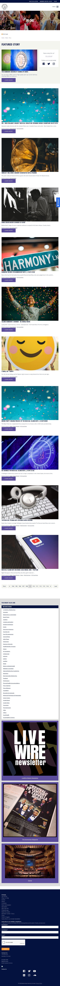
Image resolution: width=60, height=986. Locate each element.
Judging (5, 658)
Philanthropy (5, 910)
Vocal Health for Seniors (9, 717)
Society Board (6, 700)
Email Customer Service (7, 963)
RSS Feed (5, 34)
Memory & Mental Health (9, 666)
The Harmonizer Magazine (30, 839)
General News (6, 636)
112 (40, 586)
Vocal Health (6, 715)
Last (55, 586)
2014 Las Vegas (20, 128)
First (4, 586)
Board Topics (6, 617)
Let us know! (48, 56)
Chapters (5, 619)
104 (13, 586)
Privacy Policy (39, 983)
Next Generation (6, 905)
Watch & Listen (33, 1)
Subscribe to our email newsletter (11, 919)
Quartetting (6, 690)
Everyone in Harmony (8, 629)
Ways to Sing (5, 898)
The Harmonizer (7, 707)
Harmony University (7, 644)
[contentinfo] (30, 937)
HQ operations (6, 651)
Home (3, 38)
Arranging (5, 612)
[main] (30, 450)
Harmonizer (6, 641)
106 (20, 586)
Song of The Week (13, 227)
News (6, 38)
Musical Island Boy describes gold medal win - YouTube (20, 570)
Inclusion (5, 656)
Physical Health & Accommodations (11, 683)
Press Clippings (13, 128)
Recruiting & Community (8, 693)
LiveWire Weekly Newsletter (30, 778)
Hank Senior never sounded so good (13, 222)
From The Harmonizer (8, 634)
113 (44, 586)
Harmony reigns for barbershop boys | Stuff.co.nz (18, 272)
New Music (5, 673)
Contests (4, 903)
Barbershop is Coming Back (9, 614)
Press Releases (7, 688)
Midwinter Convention (8, 668)
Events (4, 627)
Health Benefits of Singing (9, 646)
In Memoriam (6, 654)
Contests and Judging (8, 622)
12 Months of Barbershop (9, 610)
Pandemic (5, 678)
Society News (6, 703)
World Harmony (23, 525)
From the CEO (6, 631)
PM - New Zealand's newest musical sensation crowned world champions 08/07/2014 (30, 123)
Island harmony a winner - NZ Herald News (16, 322)
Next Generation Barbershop (10, 676)
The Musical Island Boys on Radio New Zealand (17, 520)
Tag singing (5, 705)
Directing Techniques (8, 624)
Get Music (4, 896)
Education (4, 907)
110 (33, 586)
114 (47, 586)
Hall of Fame (6, 639)
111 (37, 586)
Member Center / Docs (46, 1)
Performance (6, 680)
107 (23, 586)
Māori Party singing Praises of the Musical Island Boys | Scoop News (25, 421)
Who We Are (5, 908)
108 (27, 586)
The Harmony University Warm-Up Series (15, 72)
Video (4, 710)
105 (16, 586)
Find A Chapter (6, 917)
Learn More (9, 80)
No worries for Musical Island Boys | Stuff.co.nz (18, 471)
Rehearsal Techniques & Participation (12, 695)
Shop (55, 1)
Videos (4, 712)
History (21, 575)
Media (11, 426)
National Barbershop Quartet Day (11, 671)
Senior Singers (6, 698)
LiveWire (5, 661)
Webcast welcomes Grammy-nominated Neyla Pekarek (19, 173)
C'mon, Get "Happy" (8, 371)
